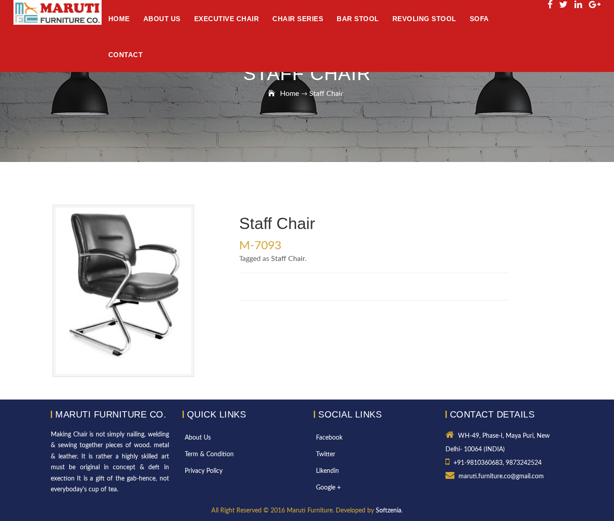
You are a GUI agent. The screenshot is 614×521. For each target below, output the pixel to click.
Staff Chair (288, 258)
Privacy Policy (203, 471)
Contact (125, 54)
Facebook (329, 438)
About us (162, 18)
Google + (328, 488)
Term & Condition (209, 454)
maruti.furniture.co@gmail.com (501, 476)
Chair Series (297, 18)
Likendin (327, 471)
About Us (198, 438)
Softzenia (388, 511)
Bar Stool (358, 18)
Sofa (479, 18)
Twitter (325, 454)
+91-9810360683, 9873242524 (498, 463)
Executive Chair (226, 18)
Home (289, 93)
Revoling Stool (424, 18)
